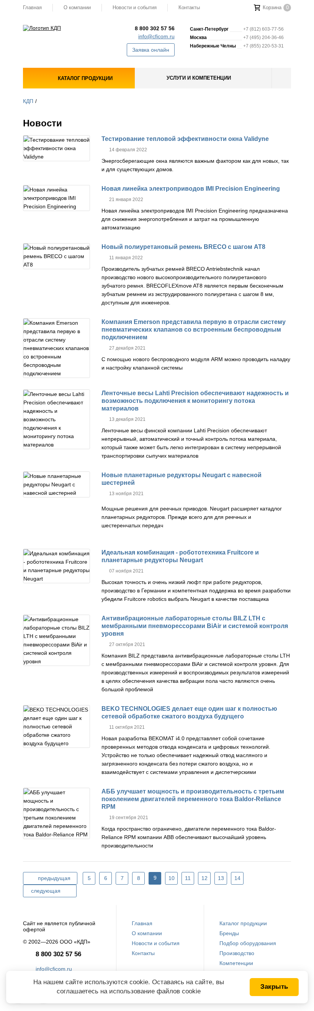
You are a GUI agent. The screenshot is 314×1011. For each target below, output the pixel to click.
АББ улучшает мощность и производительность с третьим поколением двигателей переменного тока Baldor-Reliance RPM (192, 799)
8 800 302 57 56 (155, 28)
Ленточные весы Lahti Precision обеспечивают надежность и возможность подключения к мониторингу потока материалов (195, 401)
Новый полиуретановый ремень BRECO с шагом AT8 (183, 247)
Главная (32, 7)
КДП (28, 101)
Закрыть (274, 986)
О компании (77, 7)
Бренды (229, 933)
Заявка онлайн (150, 50)
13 (221, 878)
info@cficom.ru (156, 36)
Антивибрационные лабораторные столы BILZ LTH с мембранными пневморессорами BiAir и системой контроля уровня (194, 626)
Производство (236, 953)
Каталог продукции (243, 923)
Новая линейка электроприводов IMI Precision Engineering (190, 188)
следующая (46, 891)
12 (204, 878)
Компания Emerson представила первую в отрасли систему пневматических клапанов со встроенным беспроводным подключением (193, 329)
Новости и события (135, 7)
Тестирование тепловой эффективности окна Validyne (185, 139)
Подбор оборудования (247, 943)
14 (237, 878)
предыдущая (54, 878)
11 (188, 878)
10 (171, 878)
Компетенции (236, 963)
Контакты (189, 7)
